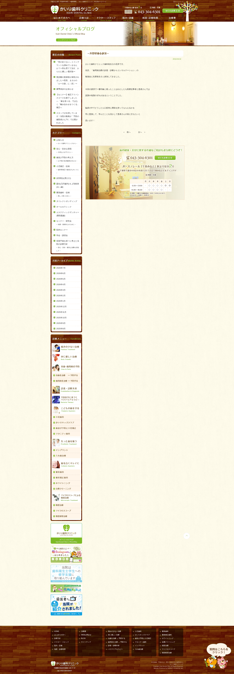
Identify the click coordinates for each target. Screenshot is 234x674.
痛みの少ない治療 (114, 631)
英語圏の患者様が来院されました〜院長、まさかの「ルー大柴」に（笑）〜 (67, 80)
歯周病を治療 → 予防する (117, 642)
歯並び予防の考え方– (66, 159)
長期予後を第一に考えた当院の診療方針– (67, 245)
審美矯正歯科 (167, 635)
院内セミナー (62, 230)
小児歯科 (138, 631)
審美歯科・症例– (63, 194)
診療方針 (84, 18)
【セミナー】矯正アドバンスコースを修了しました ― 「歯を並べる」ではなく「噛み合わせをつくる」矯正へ (67, 101)
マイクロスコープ (168, 649)
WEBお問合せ (86, 635)
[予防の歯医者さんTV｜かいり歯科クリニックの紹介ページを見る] (66, 614)
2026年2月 (61, 295)
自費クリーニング (168, 642)
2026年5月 (61, 279)
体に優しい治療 (113, 635)
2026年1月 (61, 301)
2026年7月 (61, 268)
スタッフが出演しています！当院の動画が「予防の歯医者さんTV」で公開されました (67, 118)
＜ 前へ (127, 132)
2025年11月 (61, 312)
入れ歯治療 (139, 649)
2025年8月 (61, 329)
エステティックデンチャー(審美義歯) (67, 214)
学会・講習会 (62, 235)
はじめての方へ (62, 18)
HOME (56, 631)
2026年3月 (61, 290)
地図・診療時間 (150, 18)
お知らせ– (66, 141)
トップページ (63, 40)
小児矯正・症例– (67, 169)
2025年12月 (61, 306)
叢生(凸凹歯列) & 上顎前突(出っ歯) (67, 185)
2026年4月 (61, 284)
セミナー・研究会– (66, 222)
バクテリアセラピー (115, 649)
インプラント (140, 645)
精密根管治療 (167, 653)
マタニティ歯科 (140, 642)
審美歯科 (165, 631)
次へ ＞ (142, 132)
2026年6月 (61, 273)
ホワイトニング (167, 638)
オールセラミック (64, 207)
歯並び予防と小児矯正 (143, 638)
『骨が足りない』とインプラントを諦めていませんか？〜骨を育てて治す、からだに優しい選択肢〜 (67, 67)
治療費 (172, 18)
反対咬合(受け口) (63, 178)
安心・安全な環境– (64, 150)
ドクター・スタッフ (106, 18)
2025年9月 (61, 323)
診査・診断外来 (113, 645)
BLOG (83, 638)
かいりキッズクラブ (142, 635)
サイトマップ (179, 1)
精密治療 (165, 645)
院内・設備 (128, 18)
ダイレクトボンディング (66, 201)
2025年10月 (61, 318)
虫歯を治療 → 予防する (116, 638)
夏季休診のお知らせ (64, 89)
